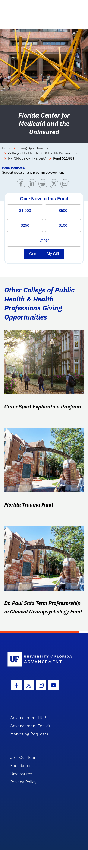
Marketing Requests (29, 734)
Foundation (21, 765)
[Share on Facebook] (22, 184)
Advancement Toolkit (30, 726)
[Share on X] (55, 184)
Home (6, 148)
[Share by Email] (65, 184)
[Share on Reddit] (43, 184)
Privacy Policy (23, 782)
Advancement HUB (28, 717)
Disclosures (21, 774)
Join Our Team (24, 757)
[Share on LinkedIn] (33, 184)
